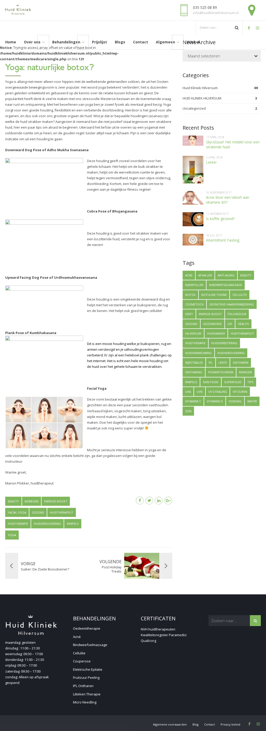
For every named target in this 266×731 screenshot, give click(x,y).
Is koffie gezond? (220, 218)
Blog (195, 724)
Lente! (211, 162)
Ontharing (193, 372)
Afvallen (205, 275)
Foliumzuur (237, 314)
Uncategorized (194, 108)
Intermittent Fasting (222, 240)
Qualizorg (148, 640)
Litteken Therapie (87, 694)
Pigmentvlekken (220, 372)
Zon (188, 411)
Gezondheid (212, 324)
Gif (230, 324)
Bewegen (31, 501)
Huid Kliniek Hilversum (200, 87)
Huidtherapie (18, 524)
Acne (188, 275)
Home (10, 41)
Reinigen (245, 372)
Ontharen (240, 362)
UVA (188, 392)
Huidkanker (216, 333)
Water (252, 401)
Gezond (38, 512)
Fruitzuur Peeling (86, 677)
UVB (200, 392)
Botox (190, 295)
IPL (211, 362)
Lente (222, 362)
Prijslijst (99, 41)
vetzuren (240, 392)
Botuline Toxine (214, 295)
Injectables (194, 362)
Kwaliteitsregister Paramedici (164, 635)
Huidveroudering (47, 524)
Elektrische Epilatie (87, 669)
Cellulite (239, 295)
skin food (210, 382)
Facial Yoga (17, 512)
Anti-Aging (226, 275)
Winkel (193, 41)
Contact (140, 41)
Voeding (235, 401)
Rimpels (73, 524)
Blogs (120, 41)
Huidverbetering (224, 343)
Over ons (32, 41)
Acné (77, 636)
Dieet (189, 314)
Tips (250, 382)
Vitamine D (215, 401)
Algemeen (165, 41)
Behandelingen (66, 41)
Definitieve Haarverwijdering (231, 304)
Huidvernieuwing (198, 353)
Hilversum (193, 333)
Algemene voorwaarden (170, 724)
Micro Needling (84, 702)
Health (243, 324)
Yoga (12, 535)
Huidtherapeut (61, 512)
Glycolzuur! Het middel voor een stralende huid (233, 144)
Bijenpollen (194, 285)
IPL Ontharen (83, 685)
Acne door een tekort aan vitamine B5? (227, 200)
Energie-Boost (55, 501)
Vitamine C (193, 401)
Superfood (233, 382)
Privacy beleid (230, 724)
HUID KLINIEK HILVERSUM (202, 98)
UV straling (217, 392)
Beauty (13, 501)
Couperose (82, 661)
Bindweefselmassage (225, 285)
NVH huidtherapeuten (158, 629)
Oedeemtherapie (86, 628)
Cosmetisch (194, 304)
